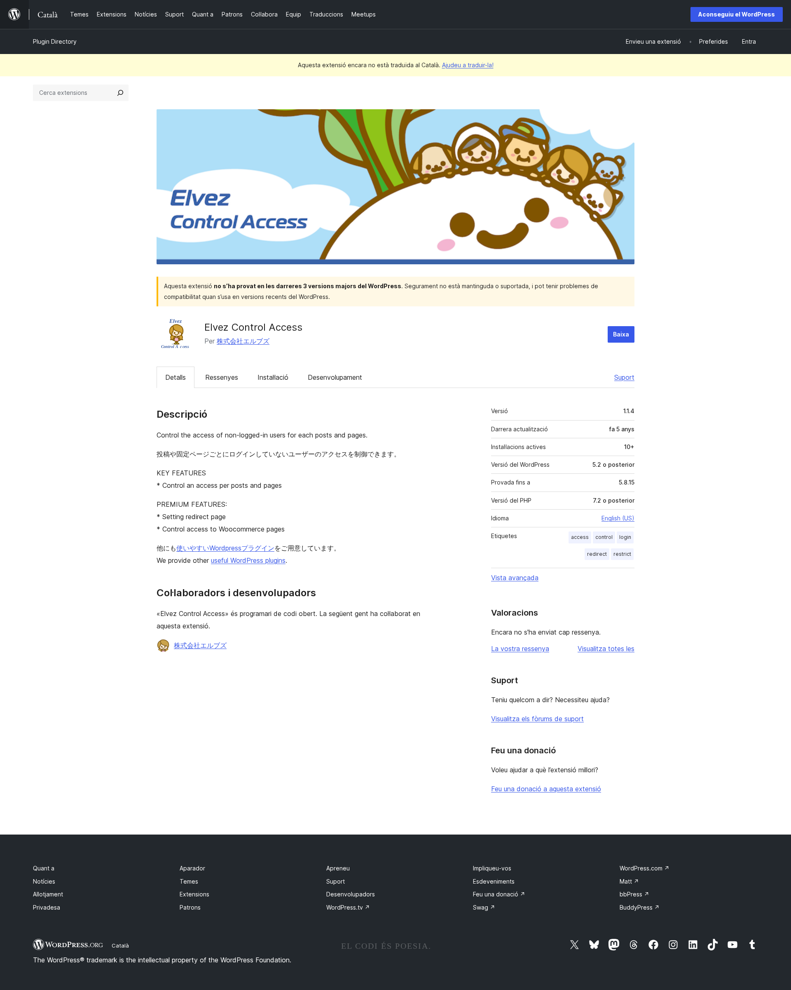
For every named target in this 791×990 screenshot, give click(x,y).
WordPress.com (644, 868)
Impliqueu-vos (492, 868)
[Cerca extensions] (120, 93)
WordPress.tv (348, 907)
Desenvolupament (335, 377)
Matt (629, 881)
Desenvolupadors (350, 894)
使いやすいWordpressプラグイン (225, 548)
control (604, 537)
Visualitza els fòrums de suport (537, 719)
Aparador (192, 868)
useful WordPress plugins (248, 560)
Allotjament (48, 894)
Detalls (175, 377)
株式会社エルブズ (243, 341)
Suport (624, 377)
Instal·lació (272, 377)
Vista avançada (514, 578)
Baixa (621, 334)
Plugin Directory (55, 41)
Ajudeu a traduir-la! (468, 64)
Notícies (44, 881)
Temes (189, 881)
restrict (622, 554)
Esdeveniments (494, 881)
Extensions (194, 894)
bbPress (634, 894)
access (580, 537)
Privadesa (46, 907)
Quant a (43, 868)
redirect (597, 554)
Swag (484, 907)
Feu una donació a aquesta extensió (546, 789)
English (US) (617, 518)
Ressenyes (221, 377)
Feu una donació (499, 894)
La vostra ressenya (520, 648)
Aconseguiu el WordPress (736, 14)
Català (120, 945)
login (625, 537)
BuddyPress (640, 907)
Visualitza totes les (606, 648)
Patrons (190, 907)
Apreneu (338, 868)
